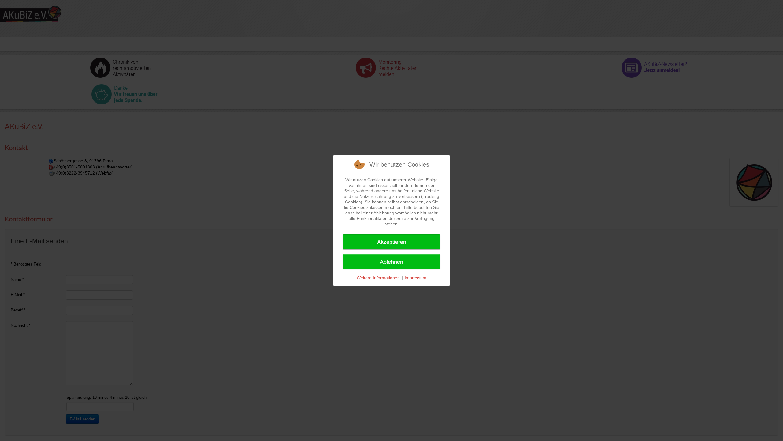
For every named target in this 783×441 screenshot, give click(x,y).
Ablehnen (391, 262)
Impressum (415, 277)
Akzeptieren (391, 242)
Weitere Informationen (378, 277)
